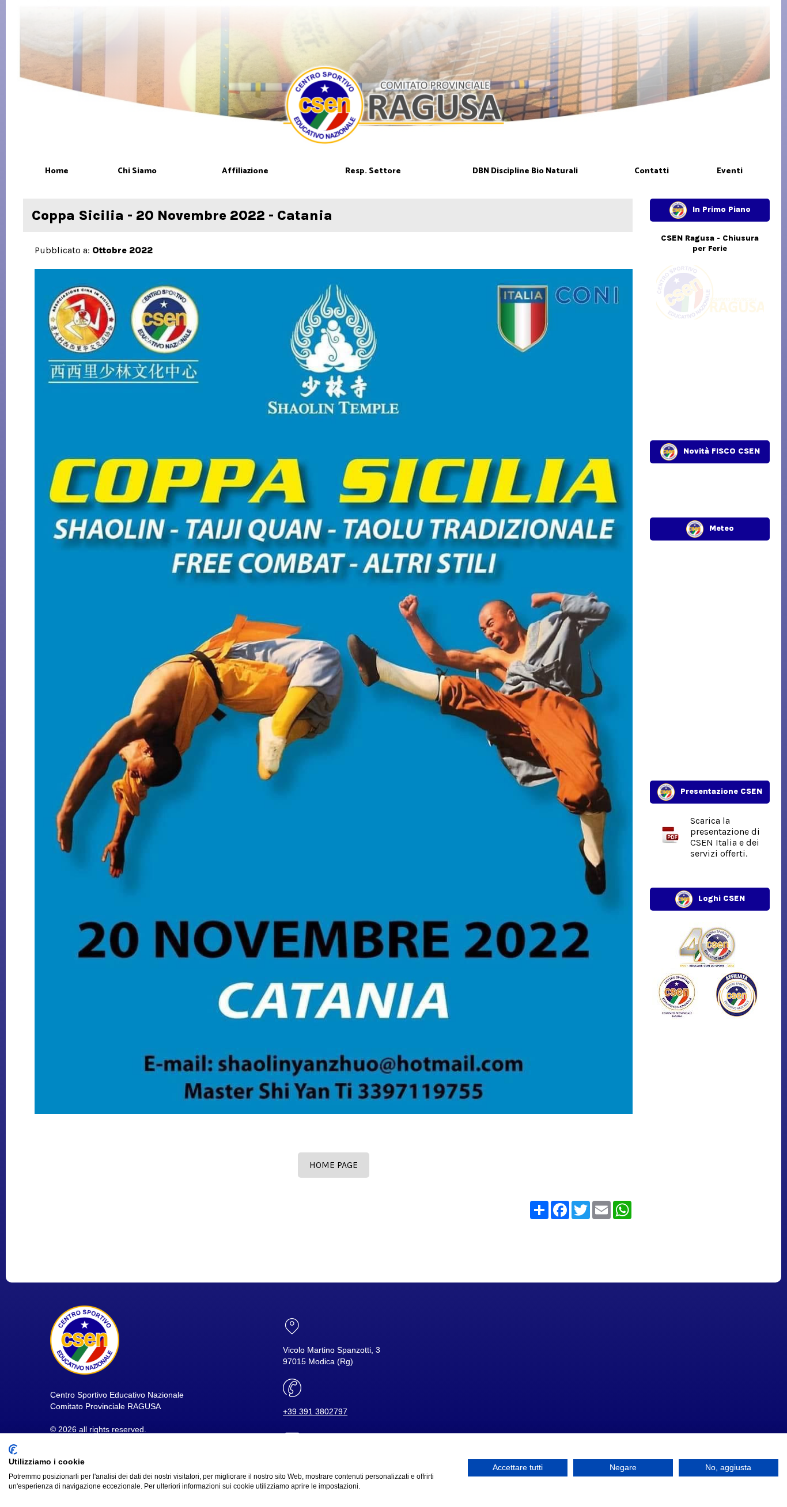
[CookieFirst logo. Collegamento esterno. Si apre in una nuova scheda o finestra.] (13, 1449)
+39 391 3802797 (315, 1411)
